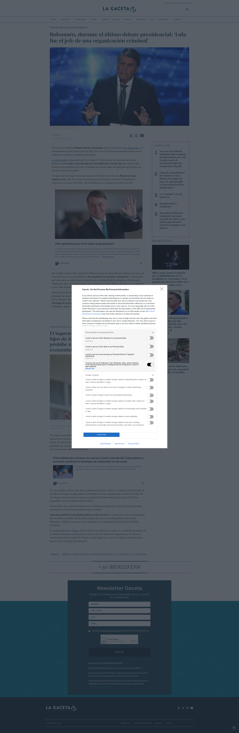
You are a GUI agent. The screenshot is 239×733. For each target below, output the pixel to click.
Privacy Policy (133, 444)
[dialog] (119, 366)
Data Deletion (105, 444)
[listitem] (119, 332)
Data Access (119, 444)
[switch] (150, 338)
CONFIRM (101, 435)
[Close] (162, 289)
